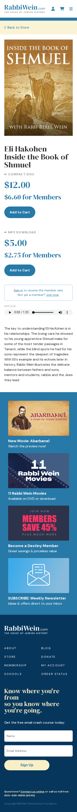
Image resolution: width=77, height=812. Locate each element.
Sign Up (26, 765)
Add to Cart (20, 212)
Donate (48, 657)
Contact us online (32, 791)
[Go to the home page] (24, 9)
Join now (52, 295)
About (10, 648)
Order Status (54, 674)
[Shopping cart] (62, 9)
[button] (71, 9)
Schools (13, 674)
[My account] (53, 9)
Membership (15, 665)
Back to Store (18, 27)
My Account (53, 665)
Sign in (18, 290)
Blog (46, 648)
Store (10, 657)
